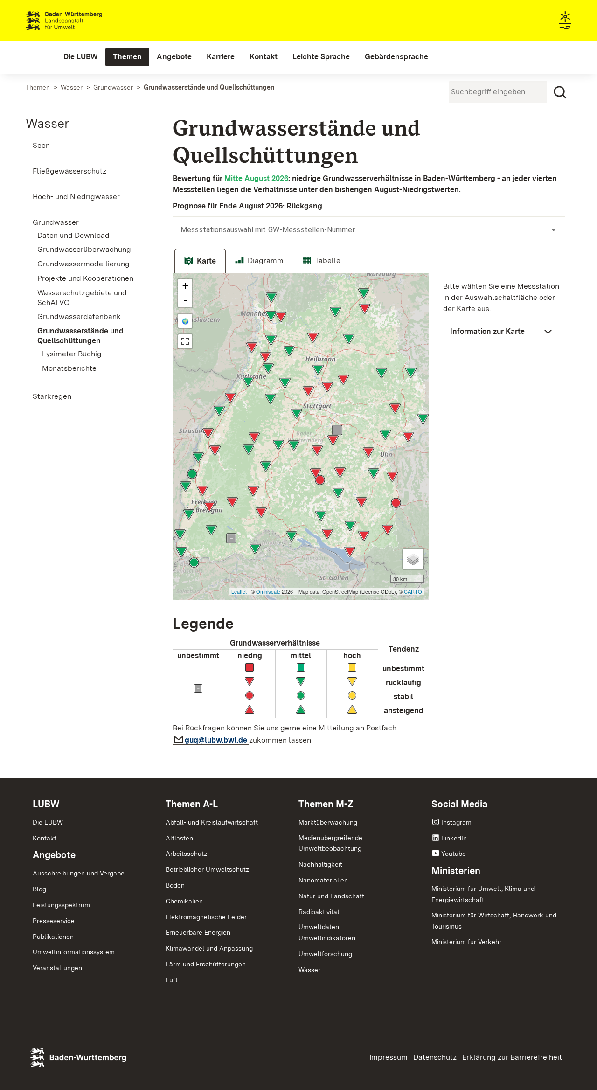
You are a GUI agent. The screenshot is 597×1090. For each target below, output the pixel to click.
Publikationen (53, 936)
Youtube (453, 853)
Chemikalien (184, 901)
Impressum (388, 1057)
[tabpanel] (368, 511)
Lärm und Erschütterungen (206, 964)
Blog (39, 889)
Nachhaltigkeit (320, 864)
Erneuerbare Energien (198, 932)
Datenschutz (435, 1057)
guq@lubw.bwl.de (217, 740)
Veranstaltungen (57, 968)
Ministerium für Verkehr (466, 941)
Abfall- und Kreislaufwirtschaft (212, 822)
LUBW (46, 804)
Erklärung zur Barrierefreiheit (512, 1057)
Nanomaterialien (323, 880)
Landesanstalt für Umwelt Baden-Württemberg (80, 20)
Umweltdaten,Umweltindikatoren (326, 932)
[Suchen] (560, 92)
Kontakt (44, 838)
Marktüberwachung (327, 822)
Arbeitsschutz (186, 853)
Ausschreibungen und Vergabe (79, 873)
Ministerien (455, 870)
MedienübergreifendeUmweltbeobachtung (330, 843)
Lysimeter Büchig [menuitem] (72, 353)
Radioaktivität (319, 912)
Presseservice (54, 920)
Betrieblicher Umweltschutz (207, 869)
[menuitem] (80, 57)
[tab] (200, 261)
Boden (175, 885)
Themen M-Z (326, 804)
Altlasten (179, 838)
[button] (503, 331)
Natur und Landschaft (331, 896)
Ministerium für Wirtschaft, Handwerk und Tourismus (493, 920)
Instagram (456, 822)
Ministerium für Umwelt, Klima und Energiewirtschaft (483, 894)
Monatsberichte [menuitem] (69, 368)
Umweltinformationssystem (74, 952)
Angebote (54, 855)
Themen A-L (192, 804)
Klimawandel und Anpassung (209, 948)
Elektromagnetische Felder (206, 917)
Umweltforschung (325, 954)
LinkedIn (454, 838)
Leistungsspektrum (61, 905)
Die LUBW (48, 822)
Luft (172, 980)
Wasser (47, 123)
